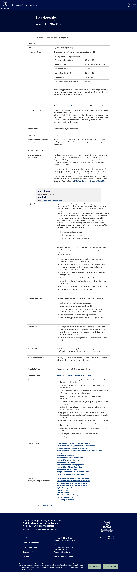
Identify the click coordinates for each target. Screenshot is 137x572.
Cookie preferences (110, 566)
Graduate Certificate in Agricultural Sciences (73, 443)
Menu (134, 6)
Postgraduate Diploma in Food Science (71, 474)
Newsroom (26, 552)
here (73, 106)
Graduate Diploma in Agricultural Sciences (72, 448)
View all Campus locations (63, 556)
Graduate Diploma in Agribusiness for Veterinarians (76, 446)
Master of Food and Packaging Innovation (72, 465)
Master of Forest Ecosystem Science (70, 467)
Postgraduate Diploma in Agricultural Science (73, 472)
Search (129, 6)
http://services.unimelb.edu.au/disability (89, 181)
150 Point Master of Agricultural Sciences (72, 483)
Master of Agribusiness (65, 455)
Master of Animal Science (66, 462)
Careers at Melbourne (31, 542)
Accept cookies (94, 566)
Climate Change (63, 490)
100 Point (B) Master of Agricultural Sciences (73, 481)
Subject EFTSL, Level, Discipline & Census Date (74, 375)
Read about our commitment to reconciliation (40, 530)
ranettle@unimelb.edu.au (52, 200)
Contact (26, 557)
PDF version (47, 505)
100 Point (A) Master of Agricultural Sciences (73, 478)
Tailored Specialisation (65, 497)
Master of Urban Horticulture (67, 469)
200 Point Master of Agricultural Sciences (72, 485)
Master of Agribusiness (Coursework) (70, 457)
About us (26, 538)
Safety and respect (30, 547)
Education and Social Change (67, 495)
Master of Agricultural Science (68, 460)
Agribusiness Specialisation (67, 488)
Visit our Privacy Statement (76, 567)
